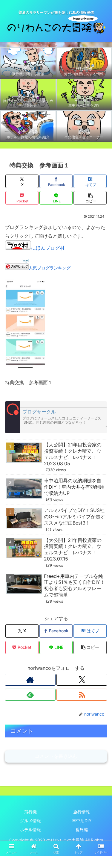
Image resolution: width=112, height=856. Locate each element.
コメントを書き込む (56, 756)
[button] (90, 197)
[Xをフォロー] (81, 680)
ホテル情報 (30, 829)
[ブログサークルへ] (56, 417)
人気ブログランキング (49, 267)
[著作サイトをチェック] (30, 680)
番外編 (81, 829)
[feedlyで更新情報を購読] (30, 695)
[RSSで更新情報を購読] (81, 695)
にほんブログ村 (48, 248)
